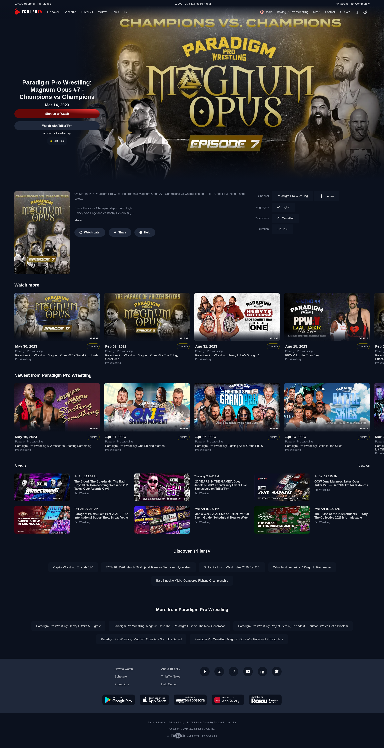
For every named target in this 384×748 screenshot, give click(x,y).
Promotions (122, 684)
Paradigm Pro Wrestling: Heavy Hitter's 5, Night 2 (68, 626)
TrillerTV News (170, 676)
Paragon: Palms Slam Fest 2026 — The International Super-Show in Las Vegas (101, 515)
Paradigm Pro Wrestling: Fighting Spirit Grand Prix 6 (229, 445)
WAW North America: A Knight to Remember (302, 567)
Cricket (345, 12)
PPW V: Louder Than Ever (302, 355)
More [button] (78, 220)
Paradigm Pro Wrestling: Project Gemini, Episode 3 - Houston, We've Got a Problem (293, 626)
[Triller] (277, 671)
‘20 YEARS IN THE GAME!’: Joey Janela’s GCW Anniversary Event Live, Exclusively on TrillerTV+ (221, 485)
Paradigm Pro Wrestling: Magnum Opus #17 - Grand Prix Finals (56, 355)
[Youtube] (248, 671)
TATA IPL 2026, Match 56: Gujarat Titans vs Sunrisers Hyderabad (148, 567)
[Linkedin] (262, 671)
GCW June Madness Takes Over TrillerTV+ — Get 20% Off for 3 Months (341, 483)
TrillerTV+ (87, 12)
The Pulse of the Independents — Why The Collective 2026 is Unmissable (341, 515)
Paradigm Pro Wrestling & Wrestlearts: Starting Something (53, 445)
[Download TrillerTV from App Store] (154, 700)
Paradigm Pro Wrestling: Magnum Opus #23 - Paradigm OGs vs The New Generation (169, 626)
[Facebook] (205, 671)
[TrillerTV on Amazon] (190, 700)
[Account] (365, 12)
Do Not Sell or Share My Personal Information (212, 722)
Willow (102, 12)
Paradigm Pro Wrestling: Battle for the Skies (313, 445)
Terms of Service (157, 722)
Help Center (169, 684)
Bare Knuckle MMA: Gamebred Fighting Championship (192, 580)
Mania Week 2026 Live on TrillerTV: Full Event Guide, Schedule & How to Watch (221, 515)
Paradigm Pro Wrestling (292, 196)
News (115, 12)
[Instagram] (233, 671)
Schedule (70, 12)
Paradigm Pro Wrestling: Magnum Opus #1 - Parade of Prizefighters (238, 639)
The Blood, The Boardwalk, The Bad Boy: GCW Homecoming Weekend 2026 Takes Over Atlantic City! (101, 485)
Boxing (281, 12)
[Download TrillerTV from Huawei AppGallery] (228, 700)
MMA (316, 12)
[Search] (356, 12)
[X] (219, 671)
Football (330, 12)
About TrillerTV (170, 669)
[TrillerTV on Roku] (265, 700)
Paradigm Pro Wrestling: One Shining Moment (135, 445)
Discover (53, 12)
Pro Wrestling (299, 12)
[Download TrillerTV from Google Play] (118, 700)
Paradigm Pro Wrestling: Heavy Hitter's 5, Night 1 (227, 355)
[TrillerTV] (28, 12)
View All (364, 466)
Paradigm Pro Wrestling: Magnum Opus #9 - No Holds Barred (141, 639)
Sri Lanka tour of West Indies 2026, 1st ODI (232, 567)
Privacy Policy (176, 722)
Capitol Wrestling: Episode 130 (73, 567)
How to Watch (124, 669)
